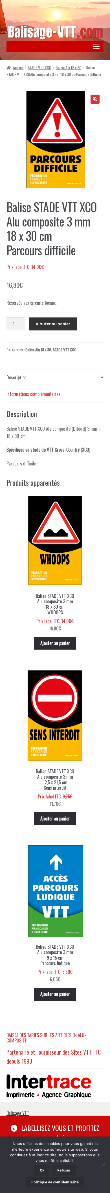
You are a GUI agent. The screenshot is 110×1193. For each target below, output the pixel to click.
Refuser (63, 1170)
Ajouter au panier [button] (55, 643)
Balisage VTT (17, 1113)
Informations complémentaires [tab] (33, 394)
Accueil (18, 67)
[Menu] (96, 47)
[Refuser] (103, 1165)
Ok (42, 1170)
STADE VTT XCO (39, 67)
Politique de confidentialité (55, 1182)
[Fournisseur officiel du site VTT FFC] (55, 1086)
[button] (95, 99)
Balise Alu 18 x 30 (68, 67)
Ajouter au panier (53, 323)
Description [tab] (16, 377)
